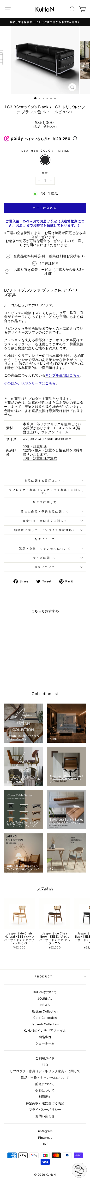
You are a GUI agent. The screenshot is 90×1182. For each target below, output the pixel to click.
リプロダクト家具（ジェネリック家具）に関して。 (45, 491)
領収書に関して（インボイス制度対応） (45, 530)
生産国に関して (45, 502)
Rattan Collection (45, 1011)
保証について (45, 567)
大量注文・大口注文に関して (45, 520)
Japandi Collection (45, 1024)
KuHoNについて (45, 992)
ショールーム (44, 1043)
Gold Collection (45, 1018)
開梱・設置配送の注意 (40, 458)
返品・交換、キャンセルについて (45, 548)
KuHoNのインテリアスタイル (45, 1030)
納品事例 (45, 1037)
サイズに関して (45, 557)
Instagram (45, 1131)
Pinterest (45, 1137)
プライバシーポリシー (45, 1109)
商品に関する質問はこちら (45, 480)
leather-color (44, 150)
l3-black (45, 160)
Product (44, 976)
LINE (45, 1144)
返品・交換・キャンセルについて (45, 1077)
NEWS (45, 1005)
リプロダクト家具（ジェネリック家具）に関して (45, 1071)
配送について (45, 539)
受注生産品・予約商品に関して (45, 511)
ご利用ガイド (44, 1058)
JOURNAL (44, 998)
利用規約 (45, 1097)
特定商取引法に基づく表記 (45, 1103)
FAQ (45, 1065)
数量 (45, 173)
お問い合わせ (44, 1116)
